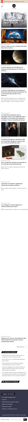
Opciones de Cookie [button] (16, 419)
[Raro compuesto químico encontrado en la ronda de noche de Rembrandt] (14, 152)
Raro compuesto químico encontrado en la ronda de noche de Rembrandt (13, 163)
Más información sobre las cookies (10, 401)
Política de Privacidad (7, 404)
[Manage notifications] (24, 419)
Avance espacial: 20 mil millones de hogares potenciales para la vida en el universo (13, 69)
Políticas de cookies (6, 406)
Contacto (4, 399)
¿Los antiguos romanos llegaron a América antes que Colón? (11, 205)
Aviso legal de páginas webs (8, 397)
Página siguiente (20, 346)
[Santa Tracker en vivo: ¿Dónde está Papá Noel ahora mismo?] (14, 36)
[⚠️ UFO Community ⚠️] (14, 6)
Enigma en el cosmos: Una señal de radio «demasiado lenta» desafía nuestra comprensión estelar (13, 339)
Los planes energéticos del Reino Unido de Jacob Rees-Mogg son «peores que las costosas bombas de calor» (13, 141)
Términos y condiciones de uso (9, 408)
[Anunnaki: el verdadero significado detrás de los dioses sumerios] (14, 173)
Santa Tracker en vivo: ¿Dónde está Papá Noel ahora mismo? (14, 47)
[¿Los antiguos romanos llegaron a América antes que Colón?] (14, 194)
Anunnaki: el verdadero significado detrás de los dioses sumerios (11, 184)
